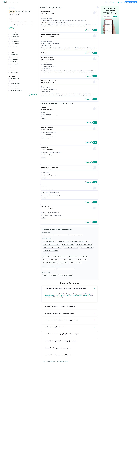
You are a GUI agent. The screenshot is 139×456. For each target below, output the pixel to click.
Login (121, 2)
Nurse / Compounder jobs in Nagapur (78, 295)
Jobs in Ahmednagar (51, 361)
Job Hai (44, 361)
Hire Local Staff (129, 2)
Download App (111, 2)
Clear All (33, 94)
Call (95, 30)
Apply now (88, 30)
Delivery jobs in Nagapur (57, 295)
